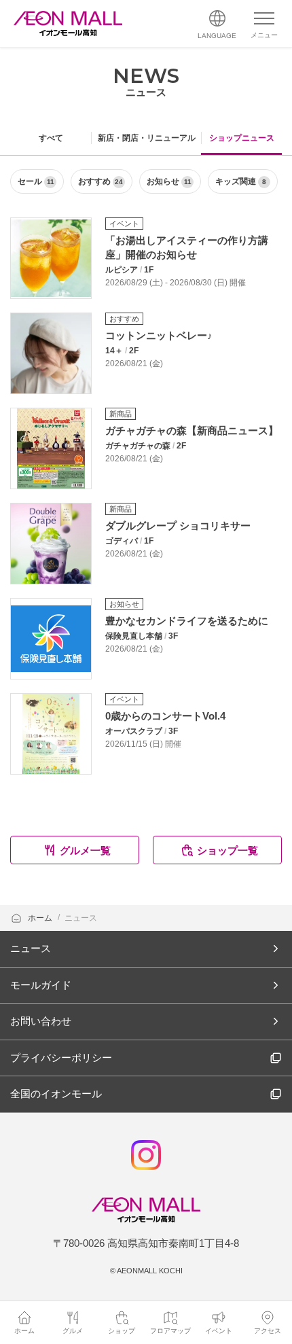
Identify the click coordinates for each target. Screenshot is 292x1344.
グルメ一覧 (85, 850)
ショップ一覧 (227, 850)
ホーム (41, 918)
